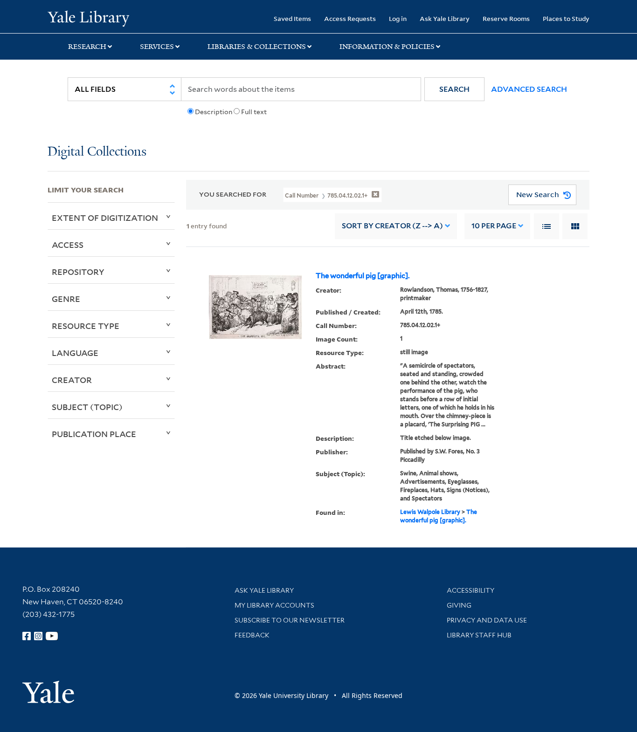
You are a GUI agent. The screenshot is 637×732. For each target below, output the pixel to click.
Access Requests (350, 18)
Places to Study (566, 18)
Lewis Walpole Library (430, 511)
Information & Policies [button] (387, 46)
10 (493, 225)
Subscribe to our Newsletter (290, 620)
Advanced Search (529, 89)
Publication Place (94, 433)
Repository (78, 271)
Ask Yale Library (445, 18)
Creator (72, 379)
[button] (454, 89)
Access (67, 244)
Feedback (252, 635)
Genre (66, 298)
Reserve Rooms (506, 18)
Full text (254, 112)
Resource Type (85, 325)
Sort (392, 225)
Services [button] (157, 46)
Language (75, 352)
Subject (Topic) (87, 406)
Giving (459, 605)
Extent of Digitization (105, 217)
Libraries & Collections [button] (257, 46)
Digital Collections (97, 152)
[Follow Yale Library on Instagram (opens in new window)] (38, 636)
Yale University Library (88, 17)
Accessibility (470, 590)
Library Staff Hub (479, 635)
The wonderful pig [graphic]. (362, 276)
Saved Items (292, 18)
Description (213, 112)
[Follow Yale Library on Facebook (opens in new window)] (26, 636)
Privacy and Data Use (487, 620)
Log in (398, 18)
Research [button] (87, 46)
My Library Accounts (274, 605)
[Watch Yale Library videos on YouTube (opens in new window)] (52, 636)
